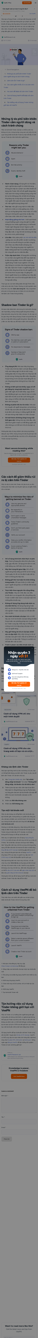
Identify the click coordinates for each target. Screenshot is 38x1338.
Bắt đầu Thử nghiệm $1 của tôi (19, 684)
